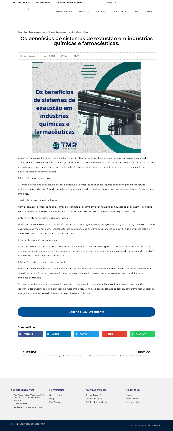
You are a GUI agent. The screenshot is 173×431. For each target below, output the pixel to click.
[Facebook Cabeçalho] (157, 2)
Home (20, 32)
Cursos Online (119, 11)
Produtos (84, 11)
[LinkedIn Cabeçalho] (148, 2)
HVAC (76, 56)
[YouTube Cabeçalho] (153, 2)
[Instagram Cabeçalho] (162, 2)
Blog (136, 11)
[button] (86, 312)
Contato (150, 11)
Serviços (100, 11)
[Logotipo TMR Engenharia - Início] (28, 9)
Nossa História (64, 11)
